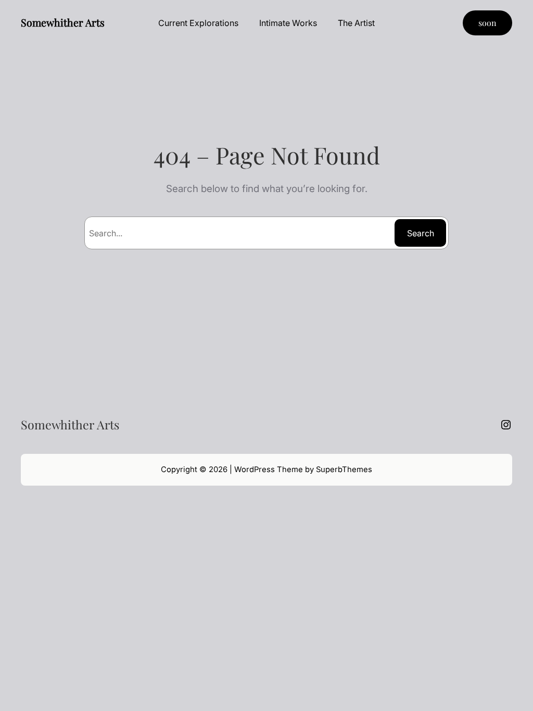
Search (420, 233)
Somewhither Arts (63, 22)
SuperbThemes (344, 469)
